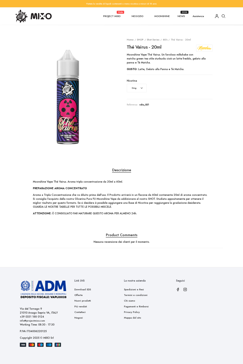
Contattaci (80, 312)
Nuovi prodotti (82, 301)
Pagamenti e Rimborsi (136, 306)
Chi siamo (129, 301)
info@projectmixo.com (32, 321)
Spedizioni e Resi (134, 289)
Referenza (132, 104)
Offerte (78, 295)
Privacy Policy (132, 312)
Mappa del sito (132, 318)
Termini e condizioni (135, 295)
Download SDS (82, 289)
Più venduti (80, 306)
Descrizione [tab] (121, 170)
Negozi (78, 318)
